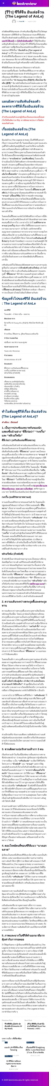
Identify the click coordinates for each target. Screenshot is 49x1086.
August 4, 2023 (32, 21)
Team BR (21, 21)
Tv (6, 1042)
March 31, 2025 (14, 1055)
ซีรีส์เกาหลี (30, 1042)
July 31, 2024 (36, 1055)
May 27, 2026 (14, 1069)
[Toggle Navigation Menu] (3, 3)
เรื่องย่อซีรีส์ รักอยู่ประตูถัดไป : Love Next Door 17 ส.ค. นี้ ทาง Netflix (35, 1049)
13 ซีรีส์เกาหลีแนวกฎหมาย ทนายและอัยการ (13, 1063)
